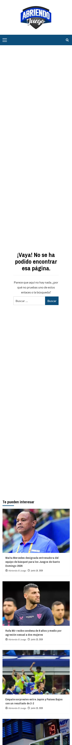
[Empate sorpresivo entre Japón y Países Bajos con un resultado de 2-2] (36, 672)
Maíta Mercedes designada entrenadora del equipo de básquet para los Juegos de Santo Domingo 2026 (32, 562)
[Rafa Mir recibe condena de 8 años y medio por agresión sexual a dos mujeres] (36, 603)
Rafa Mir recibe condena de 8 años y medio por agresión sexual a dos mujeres (33, 633)
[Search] (67, 40)
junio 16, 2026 (37, 570)
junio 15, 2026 (37, 639)
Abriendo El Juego (17, 570)
